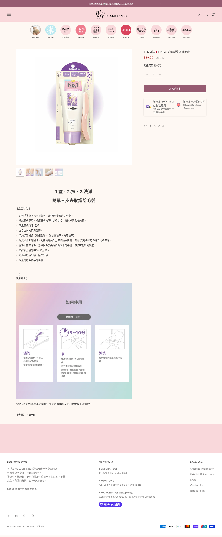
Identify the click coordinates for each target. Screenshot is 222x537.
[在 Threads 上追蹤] (24, 515)
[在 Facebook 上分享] (150, 125)
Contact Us (196, 485)
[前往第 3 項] (39, 172)
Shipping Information (202, 468)
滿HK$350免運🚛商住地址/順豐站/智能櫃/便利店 (111, 3)
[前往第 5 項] (59, 172)
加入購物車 (175, 88)
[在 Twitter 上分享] (154, 125)
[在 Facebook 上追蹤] (8, 515)
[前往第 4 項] (49, 172)
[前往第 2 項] (30, 172)
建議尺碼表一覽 (152, 65)
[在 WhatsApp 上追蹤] (32, 515)
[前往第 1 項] (20, 172)
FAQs (193, 479)
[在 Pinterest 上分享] (159, 125)
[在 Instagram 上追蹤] (16, 515)
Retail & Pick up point (202, 474)
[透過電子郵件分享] (163, 125)
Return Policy (197, 490)
